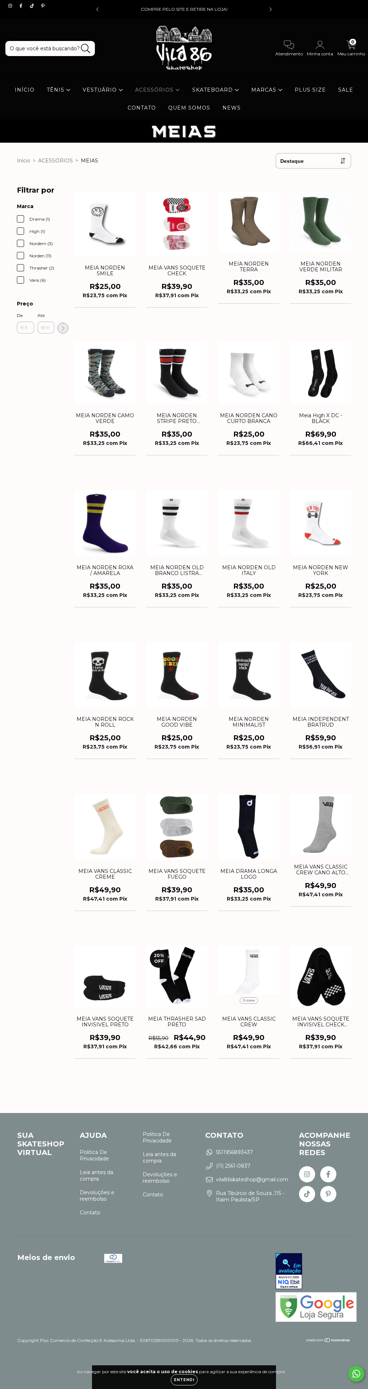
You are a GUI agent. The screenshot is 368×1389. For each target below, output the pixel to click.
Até (41, 315)
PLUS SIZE (310, 90)
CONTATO (142, 108)
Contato (90, 1212)
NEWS (231, 108)
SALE (345, 90)
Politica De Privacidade (94, 1155)
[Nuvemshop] (328, 1341)
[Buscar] (85, 48)
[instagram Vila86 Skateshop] (10, 6)
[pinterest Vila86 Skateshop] (42, 6)
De (20, 315)
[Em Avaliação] (289, 1272)
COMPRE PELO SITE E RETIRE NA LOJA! (184, 9)
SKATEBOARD (213, 90)
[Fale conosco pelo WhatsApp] (356, 1374)
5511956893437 (234, 1152)
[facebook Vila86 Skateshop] (21, 6)
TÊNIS (56, 90)
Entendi (184, 1379)
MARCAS (264, 90)
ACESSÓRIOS (155, 90)
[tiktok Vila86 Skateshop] (32, 6)
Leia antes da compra (96, 1175)
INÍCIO (24, 90)
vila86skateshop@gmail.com (252, 1179)
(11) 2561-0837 (233, 1166)
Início (23, 160)
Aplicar (63, 328)
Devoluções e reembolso (97, 1195)
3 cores (249, 1000)
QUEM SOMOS (189, 108)
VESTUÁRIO (101, 90)
